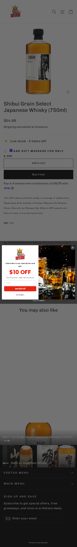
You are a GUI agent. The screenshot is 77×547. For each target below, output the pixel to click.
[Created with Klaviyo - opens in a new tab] (38, 301)
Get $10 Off (20, 288)
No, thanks (20, 295)
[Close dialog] (72, 247)
